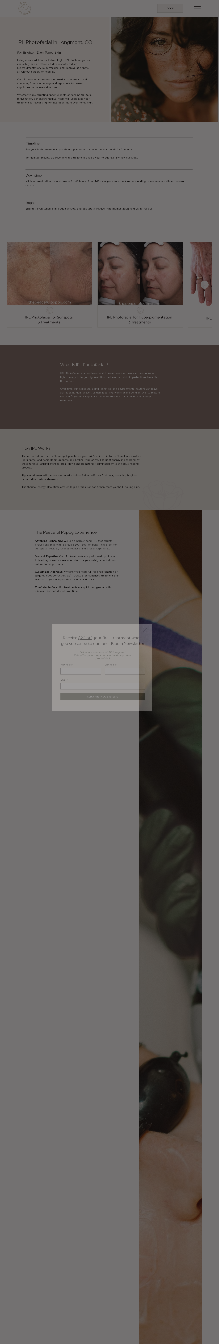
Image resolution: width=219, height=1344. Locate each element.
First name (66, 664)
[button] (145, 630)
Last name (111, 664)
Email (64, 680)
